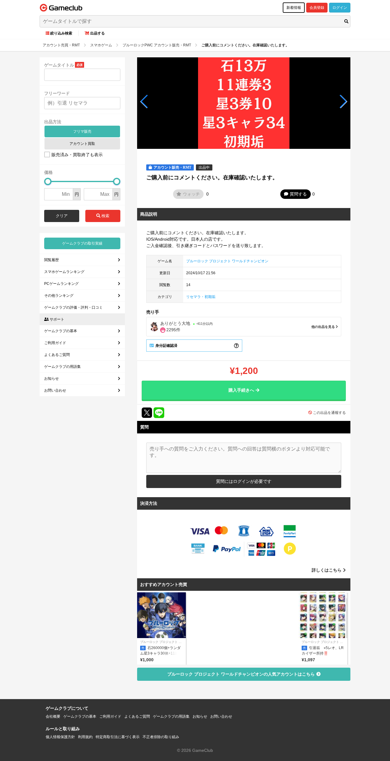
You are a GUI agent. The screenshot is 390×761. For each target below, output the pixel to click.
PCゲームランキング (61, 284)
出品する (97, 33)
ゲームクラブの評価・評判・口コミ (73, 307)
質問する (298, 194)
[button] (144, 101)
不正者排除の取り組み (161, 737)
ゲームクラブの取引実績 (82, 243)
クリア (62, 216)
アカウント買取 (82, 144)
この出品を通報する (329, 413)
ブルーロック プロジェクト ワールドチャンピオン (227, 261)
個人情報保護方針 (60, 737)
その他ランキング (58, 295)
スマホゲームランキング (64, 272)
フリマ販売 (82, 131)
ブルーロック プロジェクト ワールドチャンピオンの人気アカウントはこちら (241, 674)
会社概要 (53, 716)
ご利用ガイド (55, 343)
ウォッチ (191, 194)
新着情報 (293, 7)
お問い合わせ (55, 390)
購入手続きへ (241, 390)
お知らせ (51, 378)
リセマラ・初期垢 (200, 297)
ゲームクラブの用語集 (62, 366)
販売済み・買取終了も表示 (77, 154)
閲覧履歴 (51, 260)
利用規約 (85, 737)
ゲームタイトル (59, 65)
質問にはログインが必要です (243, 481)
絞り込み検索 (61, 33)
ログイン (339, 7)
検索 (104, 216)
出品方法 (52, 121)
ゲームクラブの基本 (60, 331)
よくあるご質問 (57, 355)
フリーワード (57, 93)
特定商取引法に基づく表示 (118, 737)
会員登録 (317, 7)
